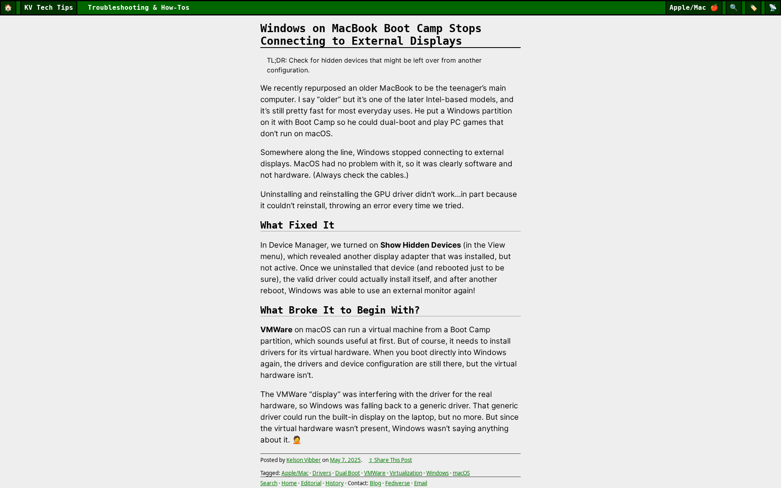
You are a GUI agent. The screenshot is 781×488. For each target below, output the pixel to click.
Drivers (321, 473)
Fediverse (397, 483)
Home (289, 483)
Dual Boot (347, 473)
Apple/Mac (694, 7)
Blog (375, 483)
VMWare (375, 473)
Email (420, 483)
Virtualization (406, 473)
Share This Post (393, 460)
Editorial (311, 483)
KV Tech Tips (48, 7)
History (334, 483)
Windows (437, 473)
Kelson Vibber (303, 460)
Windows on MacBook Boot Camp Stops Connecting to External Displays (371, 34)
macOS (461, 473)
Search (268, 483)
